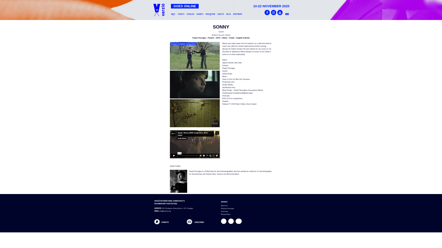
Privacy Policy (225, 214)
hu (287, 14)
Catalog (190, 14)
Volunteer (224, 211)
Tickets (180, 14)
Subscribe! (199, 222)
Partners (237, 14)
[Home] (159, 10)
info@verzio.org (165, 211)
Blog (228, 14)
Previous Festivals (227, 208)
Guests (220, 14)
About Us (224, 205)
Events (200, 14)
